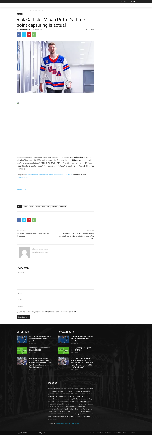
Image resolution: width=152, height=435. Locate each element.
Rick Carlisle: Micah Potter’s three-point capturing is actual (49, 175)
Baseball (25, 11)
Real (43, 206)
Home (18, 11)
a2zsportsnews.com (24, 29)
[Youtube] (134, 1)
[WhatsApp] (34, 34)
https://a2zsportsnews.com (40, 252)
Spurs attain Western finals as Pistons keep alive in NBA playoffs (40, 339)
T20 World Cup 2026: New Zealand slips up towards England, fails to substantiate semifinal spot (76, 236)
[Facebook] (122, 1)
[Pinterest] (29, 34)
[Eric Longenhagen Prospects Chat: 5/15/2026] (22, 350)
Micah (31, 206)
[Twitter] (128, 1)
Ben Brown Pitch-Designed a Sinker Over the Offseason (33, 235)
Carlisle (25, 206)
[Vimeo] (131, 1)
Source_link (21, 189)
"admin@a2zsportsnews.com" (67, 424)
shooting (54, 206)
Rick (48, 206)
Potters (38, 206)
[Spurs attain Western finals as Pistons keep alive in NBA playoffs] (22, 339)
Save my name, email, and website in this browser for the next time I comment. (47, 312)
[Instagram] (125, 1)
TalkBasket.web (23, 177)
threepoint (63, 206)
